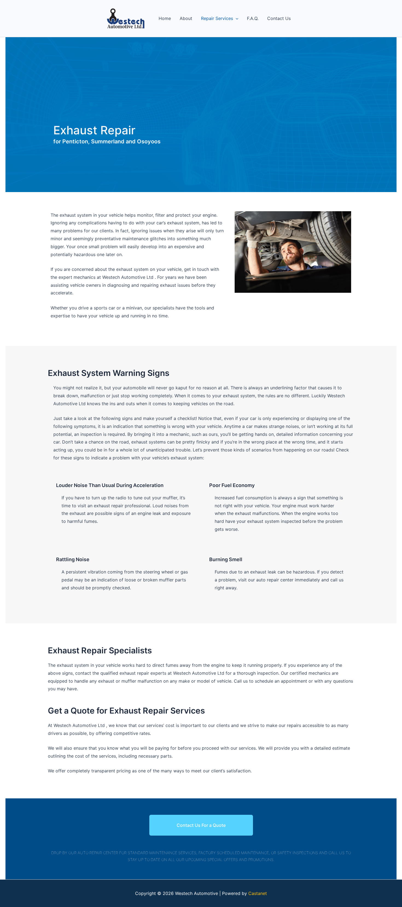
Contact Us (279, 18)
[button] (235, 18)
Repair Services (217, 18)
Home (165, 18)
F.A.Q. (252, 18)
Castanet (257, 893)
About (186, 18)
